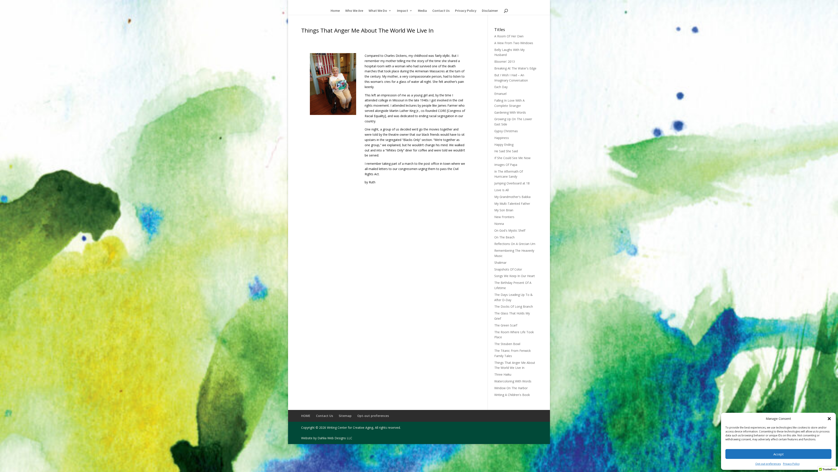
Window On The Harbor (511, 388)
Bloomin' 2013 (504, 61)
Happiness (501, 138)
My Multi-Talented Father (512, 203)
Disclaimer (490, 11)
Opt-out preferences (768, 464)
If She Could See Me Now (512, 158)
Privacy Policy (791, 464)
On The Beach (504, 237)
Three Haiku (502, 374)
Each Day (501, 87)
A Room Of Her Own (509, 36)
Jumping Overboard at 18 (512, 183)
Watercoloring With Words (512, 381)
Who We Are (354, 11)
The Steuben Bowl (507, 344)
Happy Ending (503, 144)
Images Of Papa (505, 165)
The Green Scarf (505, 325)
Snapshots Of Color (508, 269)
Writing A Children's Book (512, 395)
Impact (402, 11)
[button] (829, 418)
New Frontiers (504, 217)
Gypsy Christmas (506, 131)
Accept (778, 454)
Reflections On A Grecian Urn (514, 244)
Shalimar (500, 262)
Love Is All (501, 190)
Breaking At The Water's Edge (515, 68)
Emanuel (500, 94)
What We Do (378, 11)
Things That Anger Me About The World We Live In (367, 30)
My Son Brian (503, 210)
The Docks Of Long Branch (513, 306)
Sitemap (345, 416)
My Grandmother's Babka (512, 197)
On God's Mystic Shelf (509, 230)
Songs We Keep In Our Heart (514, 276)
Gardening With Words (510, 112)
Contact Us (441, 11)
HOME (305, 416)
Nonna (499, 224)
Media (422, 11)
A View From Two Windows (513, 43)
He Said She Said (506, 151)
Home (335, 11)
